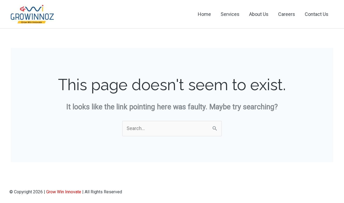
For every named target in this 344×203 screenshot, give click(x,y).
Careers (286, 14)
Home (204, 14)
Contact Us (316, 14)
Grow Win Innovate (63, 191)
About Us (258, 14)
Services (230, 14)
